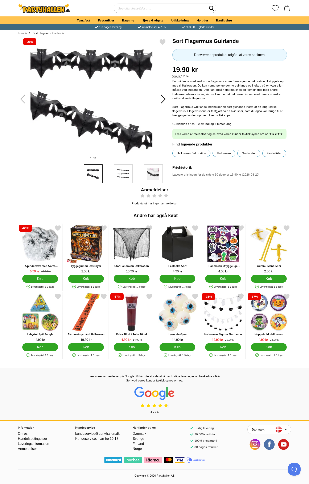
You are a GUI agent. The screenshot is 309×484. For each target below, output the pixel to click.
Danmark (139, 433)
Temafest (83, 20)
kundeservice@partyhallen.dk (97, 433)
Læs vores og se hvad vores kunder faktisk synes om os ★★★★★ (229, 134)
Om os (23, 433)
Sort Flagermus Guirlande (48, 33)
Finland (138, 443)
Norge (137, 449)
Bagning (128, 20)
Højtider (202, 20)
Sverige (138, 438)
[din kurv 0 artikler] (287, 8)
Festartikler (106, 20)
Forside (22, 33)
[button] (163, 99)
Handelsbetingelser (32, 438)
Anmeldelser (27, 449)
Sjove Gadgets (152, 20)
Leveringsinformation (33, 443)
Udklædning (180, 20)
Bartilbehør (224, 20)
